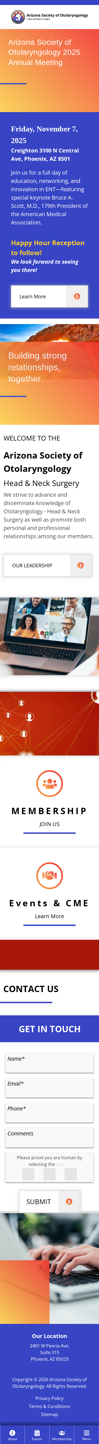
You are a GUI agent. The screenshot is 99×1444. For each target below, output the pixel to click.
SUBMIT (38, 1201)
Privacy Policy (49, 1398)
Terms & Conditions (49, 1406)
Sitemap (49, 1414)
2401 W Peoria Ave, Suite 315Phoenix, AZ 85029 (49, 1352)
